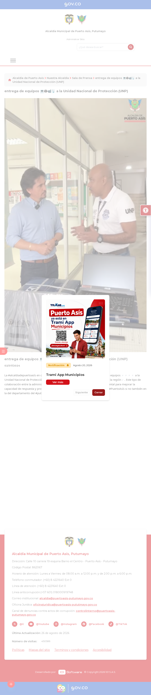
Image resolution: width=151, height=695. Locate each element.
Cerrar (98, 392)
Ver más (57, 382)
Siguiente (81, 392)
